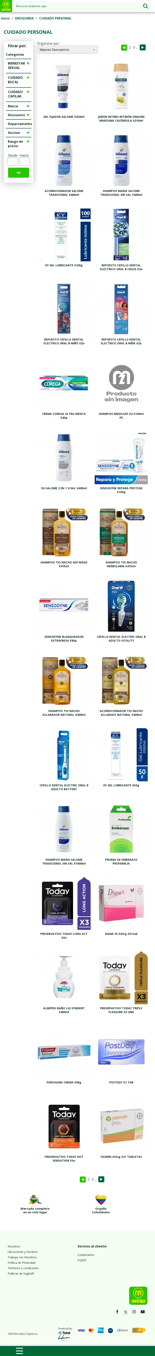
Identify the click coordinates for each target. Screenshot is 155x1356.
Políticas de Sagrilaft (21, 1273)
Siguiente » (143, 47)
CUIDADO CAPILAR (15, 94)
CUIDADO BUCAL (15, 79)
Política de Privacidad (21, 1263)
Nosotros (14, 1246)
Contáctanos (86, 1255)
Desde (12, 155)
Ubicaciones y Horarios (23, 1252)
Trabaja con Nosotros (22, 1257)
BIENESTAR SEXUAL (16, 65)
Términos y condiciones (23, 1268)
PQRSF (82, 1260)
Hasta (24, 155)
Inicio (5, 18)
